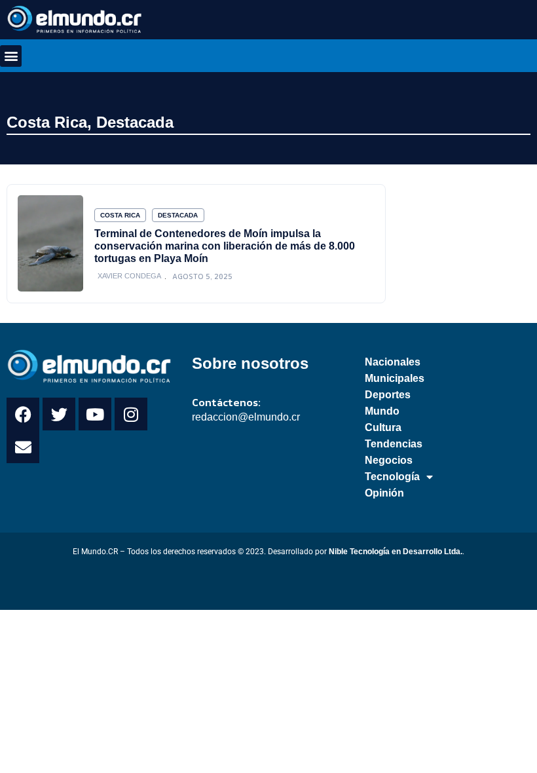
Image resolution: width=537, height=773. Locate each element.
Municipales (394, 378)
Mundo (382, 411)
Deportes (388, 394)
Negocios (389, 460)
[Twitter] (59, 414)
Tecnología (392, 476)
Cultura (383, 427)
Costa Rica (47, 122)
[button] (11, 56)
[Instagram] (131, 414)
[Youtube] (95, 414)
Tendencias (393, 443)
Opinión (384, 493)
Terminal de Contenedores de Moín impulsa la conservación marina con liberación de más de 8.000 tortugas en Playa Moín (224, 245)
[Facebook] (23, 414)
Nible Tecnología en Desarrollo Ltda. (395, 551)
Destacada (135, 122)
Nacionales (392, 362)
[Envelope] (23, 446)
